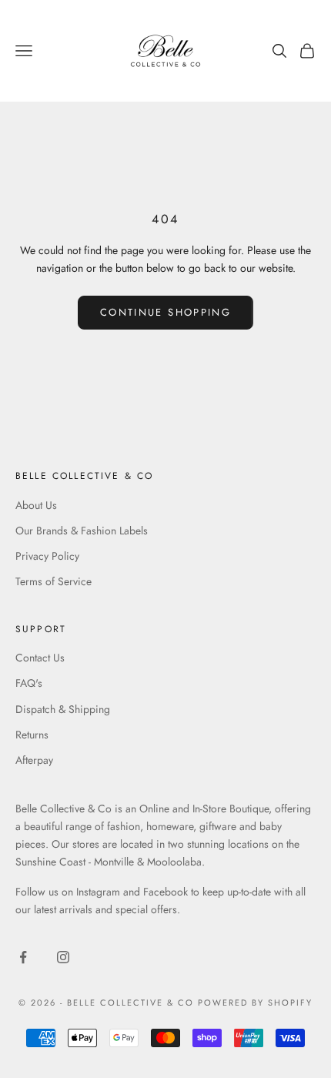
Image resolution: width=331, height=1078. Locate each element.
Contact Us (40, 657)
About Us (36, 505)
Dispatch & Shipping (62, 709)
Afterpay (34, 760)
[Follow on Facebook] (23, 957)
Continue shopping (165, 312)
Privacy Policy (47, 556)
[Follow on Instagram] (63, 957)
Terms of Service (53, 581)
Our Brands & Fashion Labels (81, 530)
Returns (31, 734)
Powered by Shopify (255, 1002)
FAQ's (28, 683)
